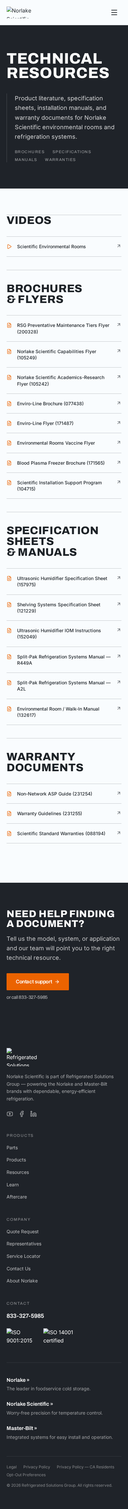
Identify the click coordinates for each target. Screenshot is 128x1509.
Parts (12, 1147)
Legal (12, 1466)
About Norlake (22, 1280)
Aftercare (17, 1196)
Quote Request (23, 1231)
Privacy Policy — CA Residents (85, 1466)
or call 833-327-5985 (27, 997)
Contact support (34, 981)
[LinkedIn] (33, 1114)
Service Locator (23, 1256)
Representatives (24, 1243)
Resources (18, 1172)
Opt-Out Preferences (26, 1474)
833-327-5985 (25, 1316)
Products (16, 1159)
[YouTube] (10, 1114)
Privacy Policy (36, 1466)
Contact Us (19, 1268)
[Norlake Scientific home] (28, 12)
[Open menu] (114, 12)
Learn (13, 1184)
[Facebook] (21, 1114)
